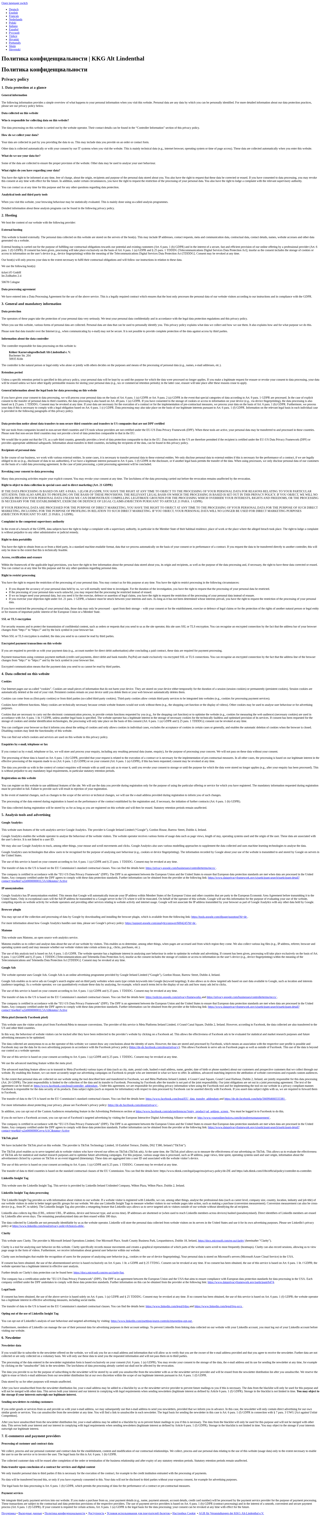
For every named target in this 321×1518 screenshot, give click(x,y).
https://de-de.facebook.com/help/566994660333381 (255, 1098)
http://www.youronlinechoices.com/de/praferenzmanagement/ (233, 1117)
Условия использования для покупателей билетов (139, 1513)
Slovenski (14, 49)
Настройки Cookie (184, 1513)
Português (15, 42)
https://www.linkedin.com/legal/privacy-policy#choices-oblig (48, 1226)
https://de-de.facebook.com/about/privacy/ (154, 1047)
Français (14, 16)
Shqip (12, 46)
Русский (14, 32)
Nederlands (15, 19)
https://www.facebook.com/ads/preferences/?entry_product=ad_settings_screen (182, 1111)
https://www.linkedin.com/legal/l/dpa (167, 1306)
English (13, 12)
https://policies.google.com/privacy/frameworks (174, 997)
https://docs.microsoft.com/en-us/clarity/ (221, 1240)
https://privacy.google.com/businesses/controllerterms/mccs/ (181, 868)
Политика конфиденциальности (65, 1513)
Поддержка (8, 1513)
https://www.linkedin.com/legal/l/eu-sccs (218, 1306)
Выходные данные (30, 1513)
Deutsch (14, 9)
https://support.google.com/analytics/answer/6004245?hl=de (160, 923)
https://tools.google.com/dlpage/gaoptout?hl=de (219, 916)
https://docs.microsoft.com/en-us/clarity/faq (99, 1272)
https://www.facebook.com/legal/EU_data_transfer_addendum (182, 1098)
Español (13, 29)
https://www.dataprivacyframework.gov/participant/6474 (241, 1282)
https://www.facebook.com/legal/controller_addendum (66, 1085)
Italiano (13, 26)
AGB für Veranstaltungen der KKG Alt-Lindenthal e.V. (231, 1513)
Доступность (96, 1513)
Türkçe (13, 36)
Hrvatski (14, 39)
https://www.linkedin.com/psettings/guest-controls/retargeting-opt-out (151, 1320)
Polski (12, 22)
